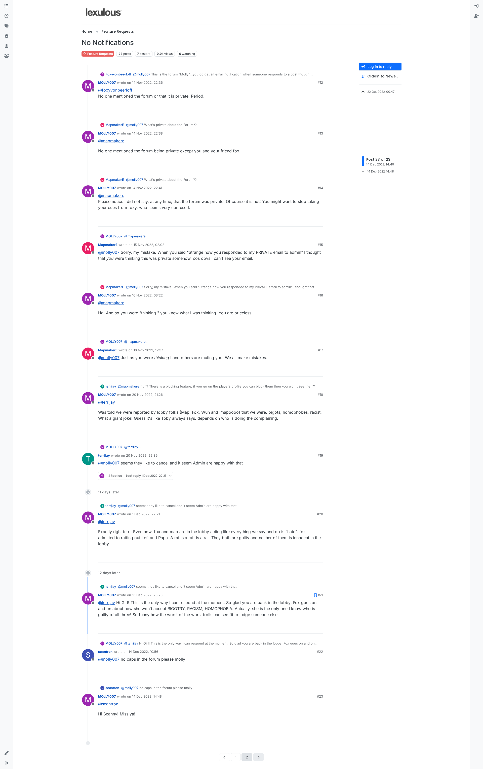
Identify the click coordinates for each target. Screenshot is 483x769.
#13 (320, 133)
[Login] (476, 6)
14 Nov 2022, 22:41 (147, 188)
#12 (320, 82)
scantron (105, 652)
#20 (320, 514)
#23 (320, 696)
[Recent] (6, 16)
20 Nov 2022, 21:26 (147, 395)
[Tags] (6, 26)
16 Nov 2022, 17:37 (148, 350)
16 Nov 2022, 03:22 (147, 295)
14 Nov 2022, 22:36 (147, 82)
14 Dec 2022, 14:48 (147, 696)
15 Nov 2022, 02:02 (149, 245)
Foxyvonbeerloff (118, 74)
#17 (320, 350)
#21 (320, 595)
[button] (6, 753)
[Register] (476, 16)
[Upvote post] (299, 109)
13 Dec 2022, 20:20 (147, 595)
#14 (320, 188)
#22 (320, 652)
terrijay (110, 386)
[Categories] (6, 6)
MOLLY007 (107, 82)
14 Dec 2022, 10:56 (143, 652)
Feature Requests (100, 54)
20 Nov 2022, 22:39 (141, 455)
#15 (320, 245)
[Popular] (6, 36)
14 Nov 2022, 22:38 (147, 133)
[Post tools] (318, 109)
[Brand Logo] (104, 12)
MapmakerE (114, 125)
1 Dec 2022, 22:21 (146, 514)
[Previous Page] (224, 757)
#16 (320, 295)
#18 (320, 395)
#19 (320, 455)
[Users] (6, 46)
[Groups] (6, 56)
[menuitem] (476, 6)
